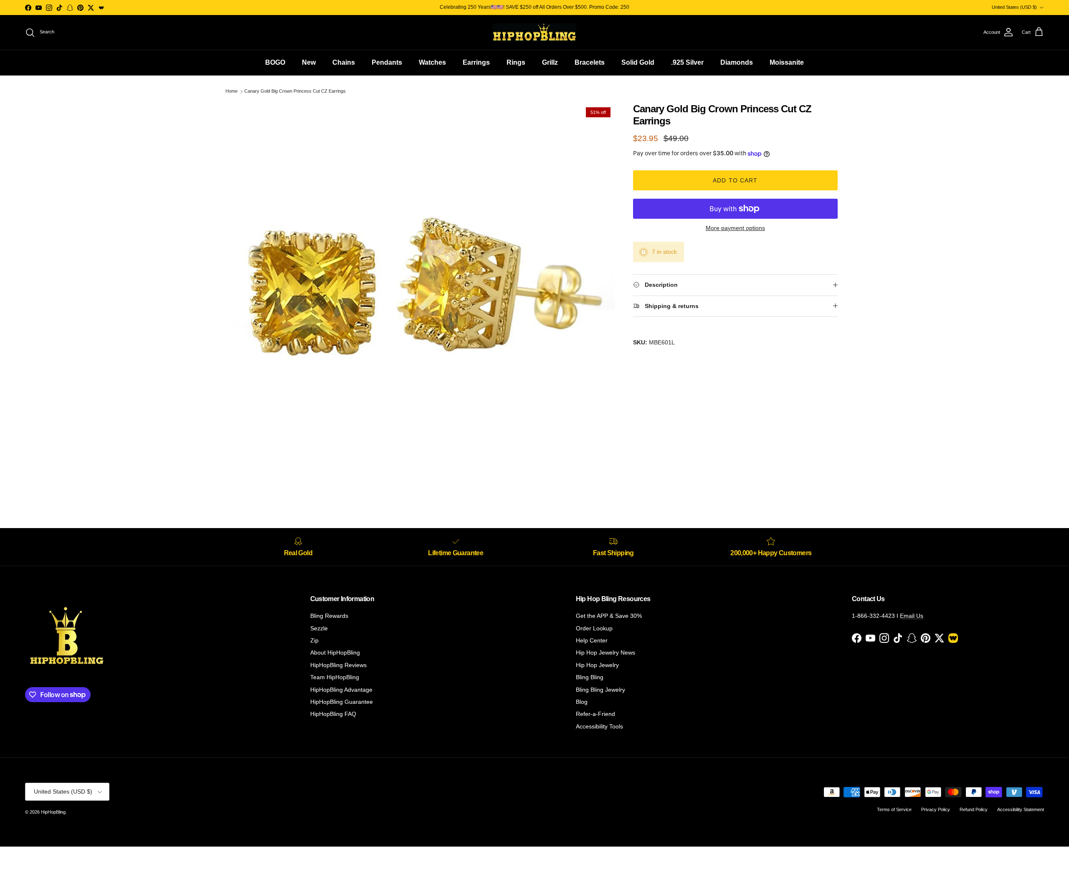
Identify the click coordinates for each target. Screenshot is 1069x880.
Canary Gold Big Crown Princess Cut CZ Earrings (295, 91)
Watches (432, 62)
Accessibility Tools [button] (599, 726)
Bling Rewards (329, 615)
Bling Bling (589, 677)
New (309, 62)
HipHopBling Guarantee (341, 701)
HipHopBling (53, 811)
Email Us (911, 615)
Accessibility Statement (1020, 809)
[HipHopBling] (534, 32)
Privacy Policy (935, 809)
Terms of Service (894, 809)
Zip (314, 640)
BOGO (275, 62)
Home (231, 91)
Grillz (550, 62)
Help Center (592, 640)
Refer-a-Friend (595, 714)
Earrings (476, 62)
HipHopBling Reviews (338, 665)
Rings (516, 62)
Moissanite (787, 62)
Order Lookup (594, 628)
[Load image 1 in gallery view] (423, 294)
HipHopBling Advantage (341, 689)
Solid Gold (637, 62)
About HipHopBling (335, 652)
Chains (343, 62)
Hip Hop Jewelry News (605, 652)
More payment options (735, 228)
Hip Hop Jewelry (597, 665)
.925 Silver (687, 62)
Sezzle (319, 628)
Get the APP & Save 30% (609, 615)
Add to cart (735, 180)
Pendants (387, 62)
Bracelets (590, 62)
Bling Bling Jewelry (600, 689)
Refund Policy (974, 809)
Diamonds (736, 62)
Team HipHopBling (334, 677)
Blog (582, 701)
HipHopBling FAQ (333, 714)
